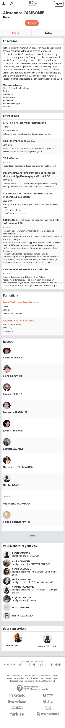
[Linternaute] (17, 701)
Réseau (48, 32)
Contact (27, 676)
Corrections (29, 681)
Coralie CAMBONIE (21, 568)
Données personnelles (15, 678)
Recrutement (45, 676)
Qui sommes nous (14, 676)
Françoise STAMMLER (15, 412)
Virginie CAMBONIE (21, 597)
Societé (55, 676)
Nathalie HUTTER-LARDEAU (18, 467)
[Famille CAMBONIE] (7, 616)
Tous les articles (16, 681)
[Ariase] (17, 714)
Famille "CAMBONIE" (22, 615)
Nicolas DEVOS (11, 485)
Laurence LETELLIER (46, 646)
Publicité (35, 676)
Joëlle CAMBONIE (13, 430)
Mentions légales (52, 678)
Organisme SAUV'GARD (16, 503)
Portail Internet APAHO (16, 522)
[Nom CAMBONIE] (7, 607)
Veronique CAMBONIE (23, 586)
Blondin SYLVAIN (12, 375)
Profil (15, 32)
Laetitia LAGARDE (13, 448)
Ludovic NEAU (13, 645)
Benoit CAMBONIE (21, 552)
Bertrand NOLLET (13, 357)
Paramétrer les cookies (35, 678)
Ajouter (33, 22)
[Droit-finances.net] (47, 702)
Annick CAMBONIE (21, 561)
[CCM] (47, 696)
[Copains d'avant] (17, 708)
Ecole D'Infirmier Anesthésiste (20, 302)
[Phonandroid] (47, 714)
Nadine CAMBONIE (21, 579)
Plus (32, 535)
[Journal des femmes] (17, 696)
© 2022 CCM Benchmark (45, 681)
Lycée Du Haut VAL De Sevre (19, 320)
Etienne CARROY (12, 394)
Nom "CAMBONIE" (21, 607)
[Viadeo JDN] (47, 708)
